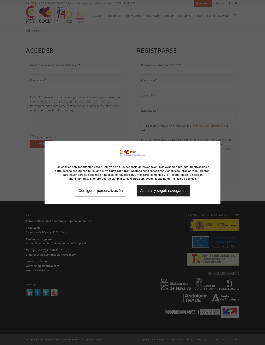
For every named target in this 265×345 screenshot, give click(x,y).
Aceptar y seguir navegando (163, 191)
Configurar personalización (100, 191)
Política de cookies (183, 178)
